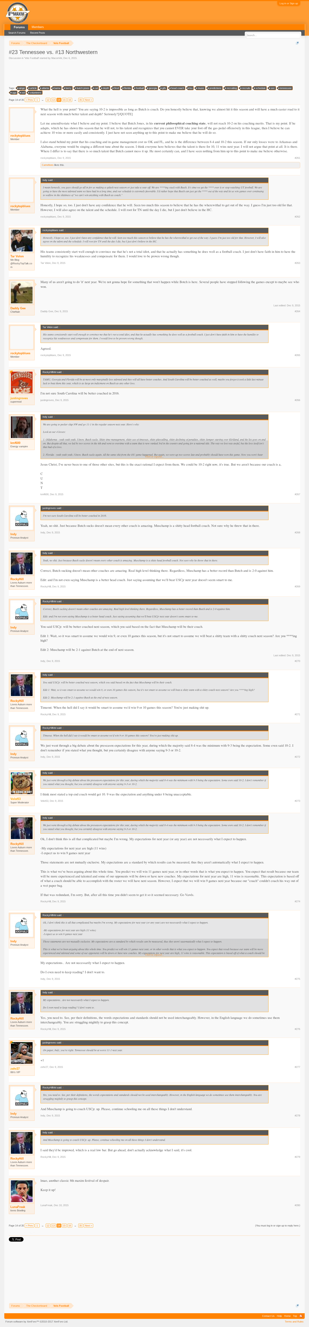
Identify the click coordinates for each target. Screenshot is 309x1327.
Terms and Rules (294, 1321)
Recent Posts (37, 32)
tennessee (286, 88)
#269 (297, 586)
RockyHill (17, 579)
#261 (297, 158)
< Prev (29, 99)
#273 (297, 800)
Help (279, 1316)
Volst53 (44, 800)
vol (23, 92)
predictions (215, 88)
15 (64, 99)
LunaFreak (17, 1207)
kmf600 (15, 443)
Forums (19, 27)
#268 (297, 532)
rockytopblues (20, 135)
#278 (297, 1115)
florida (127, 88)
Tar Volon (17, 256)
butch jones (83, 88)
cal (96, 88)
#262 (297, 216)
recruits (246, 88)
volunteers (35, 92)
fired (116, 88)
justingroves (47, 400)
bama (57, 88)
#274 (297, 901)
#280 (297, 1205)
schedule (261, 88)
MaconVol (56, 58)
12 (48, 99)
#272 (297, 756)
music (201, 88)
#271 (297, 714)
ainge (22, 88)
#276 (297, 1029)
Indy (13, 534)
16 (69, 99)
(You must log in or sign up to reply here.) (277, 1225)
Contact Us (268, 1316)
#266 (297, 400)
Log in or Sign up (289, 3)
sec (273, 88)
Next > (88, 99)
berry (68, 88)
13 (53, 99)
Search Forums (17, 32)
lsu (191, 88)
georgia (153, 88)
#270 (297, 661)
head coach (177, 88)
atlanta (45, 88)
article (33, 88)
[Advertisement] (91, 72)
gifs (164, 88)
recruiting (232, 88)
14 (58, 99)
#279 (297, 1157)
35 (80, 99)
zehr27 (44, 1067)
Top (295, 1316)
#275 (297, 979)
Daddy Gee (18, 308)
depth (106, 88)
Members (38, 27)
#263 (297, 263)
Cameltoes (48, 165)
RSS (300, 1316)
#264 (297, 311)
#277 (297, 1067)
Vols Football (31, 58)
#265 (297, 355)
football (140, 88)
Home (287, 1316)
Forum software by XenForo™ (36, 1321)
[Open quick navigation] (297, 43)
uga (14, 92)
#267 (297, 494)
